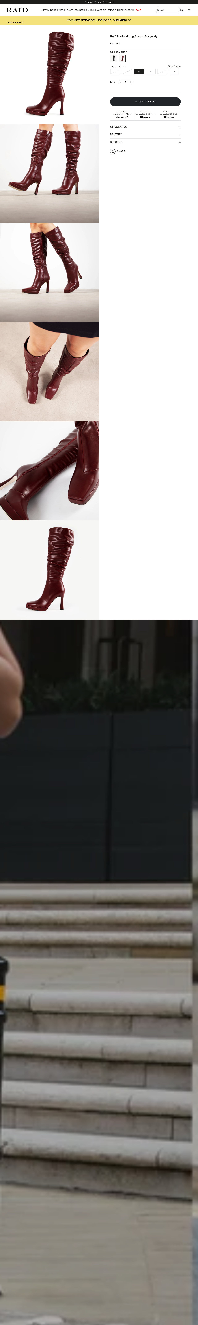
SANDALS (91, 10)
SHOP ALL (130, 10)
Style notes (118, 126)
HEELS (62, 10)
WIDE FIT (101, 10)
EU (124, 66)
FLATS (70, 10)
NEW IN (45, 10)
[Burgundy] (122, 58)
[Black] (113, 58)
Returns (116, 142)
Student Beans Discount (99, 2)
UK (112, 66)
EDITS (120, 10)
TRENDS (111, 10)
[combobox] (170, 10)
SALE (138, 10)
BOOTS (54, 10)
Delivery (116, 134)
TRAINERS (80, 10)
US (118, 66)
